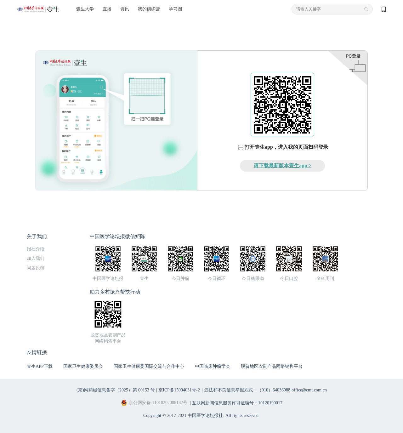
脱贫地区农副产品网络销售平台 (272, 366)
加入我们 (35, 258)
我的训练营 (149, 9)
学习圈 (175, 9)
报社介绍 (35, 249)
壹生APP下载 (40, 366)
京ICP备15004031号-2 (179, 390)
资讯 (124, 9)
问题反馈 (35, 267)
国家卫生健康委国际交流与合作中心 (149, 366)
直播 (107, 9)
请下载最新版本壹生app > (282, 165)
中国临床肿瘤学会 (212, 366)
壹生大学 (85, 9)
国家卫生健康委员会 (83, 366)
